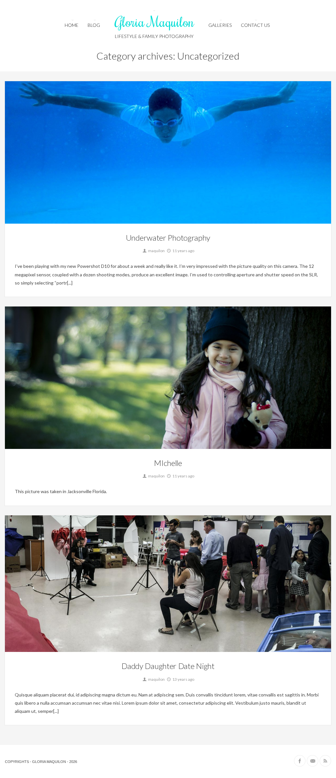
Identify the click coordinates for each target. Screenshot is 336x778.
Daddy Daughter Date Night (168, 666)
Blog (94, 25)
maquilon (156, 250)
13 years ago (183, 679)
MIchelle (168, 463)
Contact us (255, 25)
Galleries (220, 25)
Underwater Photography (168, 237)
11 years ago (183, 250)
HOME (71, 25)
